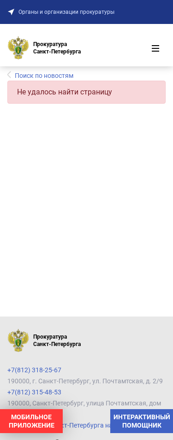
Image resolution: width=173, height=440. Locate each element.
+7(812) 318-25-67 (34, 370)
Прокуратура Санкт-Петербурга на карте (69, 425)
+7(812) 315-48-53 (34, 392)
